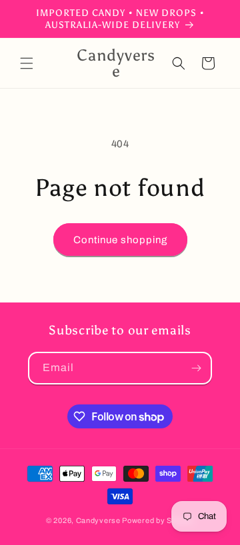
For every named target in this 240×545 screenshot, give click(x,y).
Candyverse (98, 520)
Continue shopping (120, 240)
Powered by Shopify (158, 520)
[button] (26, 63)
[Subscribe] (196, 368)
